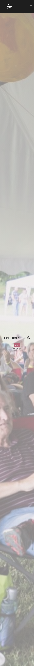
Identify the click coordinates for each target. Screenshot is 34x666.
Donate (17, 345)
